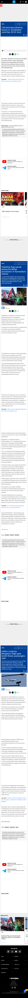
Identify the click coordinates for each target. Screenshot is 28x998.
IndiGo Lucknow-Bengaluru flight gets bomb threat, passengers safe (13, 654)
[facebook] (10, 54)
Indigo (17, 827)
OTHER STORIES (5, 190)
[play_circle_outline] (12, 198)
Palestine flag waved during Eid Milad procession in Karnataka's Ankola (13, 270)
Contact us (13, 982)
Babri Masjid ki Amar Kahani (10, 211)
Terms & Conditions (14, 985)
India (2, 24)
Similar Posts (4, 915)
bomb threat (12, 827)
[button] (2, 2)
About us (13, 981)
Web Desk (8, 308)
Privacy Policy (14, 983)
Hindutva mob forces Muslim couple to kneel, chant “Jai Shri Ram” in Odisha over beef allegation (13, 799)
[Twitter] (13, 54)
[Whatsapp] (15, 54)
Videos (3, 206)
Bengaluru (7, 827)
